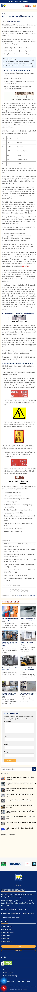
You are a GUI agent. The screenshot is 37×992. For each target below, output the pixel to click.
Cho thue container (7, 926)
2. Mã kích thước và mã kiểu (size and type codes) (19, 64)
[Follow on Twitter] (18, 885)
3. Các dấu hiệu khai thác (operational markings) (18, 66)
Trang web (7, 752)
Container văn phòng (7, 932)
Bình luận (7, 721)
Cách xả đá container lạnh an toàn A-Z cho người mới (20, 817)
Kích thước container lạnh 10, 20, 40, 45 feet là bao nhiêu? (20, 812)
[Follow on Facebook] (16, 885)
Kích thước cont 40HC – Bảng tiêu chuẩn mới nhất (19, 828)
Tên (5, 736)
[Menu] (34, 6)
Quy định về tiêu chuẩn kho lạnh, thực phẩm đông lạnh (21, 783)
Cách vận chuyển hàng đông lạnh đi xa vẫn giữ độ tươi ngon (20, 789)
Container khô (5, 938)
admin (18, 21)
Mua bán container (6, 929)
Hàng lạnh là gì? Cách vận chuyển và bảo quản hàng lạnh (20, 806)
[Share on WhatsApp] (11, 590)
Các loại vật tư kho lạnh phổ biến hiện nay (18, 800)
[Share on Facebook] (14, 590)
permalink (32, 595)
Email (6, 744)
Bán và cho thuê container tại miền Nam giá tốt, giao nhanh (20, 778)
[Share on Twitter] (17, 590)
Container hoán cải (6, 941)
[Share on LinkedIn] (26, 590)
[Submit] (34, 769)
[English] (29, 6)
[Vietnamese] (26, 6)
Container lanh (5, 935)
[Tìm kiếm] (23, 6)
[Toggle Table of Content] (32, 59)
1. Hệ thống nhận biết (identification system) (17, 61)
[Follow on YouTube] (20, 885)
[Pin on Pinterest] (23, 590)
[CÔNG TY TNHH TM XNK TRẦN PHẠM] (9, 6)
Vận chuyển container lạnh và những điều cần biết (21, 822)
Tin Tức (4, 14)
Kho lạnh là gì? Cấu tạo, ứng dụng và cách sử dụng (19, 795)
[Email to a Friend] (20, 590)
